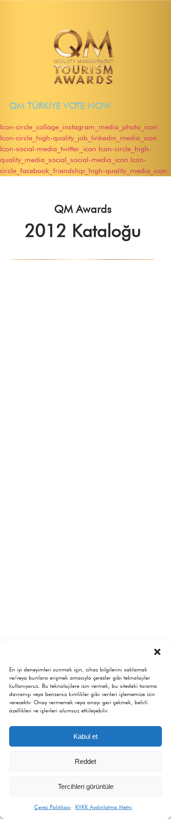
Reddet (85, 761)
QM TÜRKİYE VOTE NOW (60, 105)
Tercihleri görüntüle (86, 786)
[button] (157, 651)
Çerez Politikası (52, 807)
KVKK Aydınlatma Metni (103, 807)
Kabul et (85, 736)
